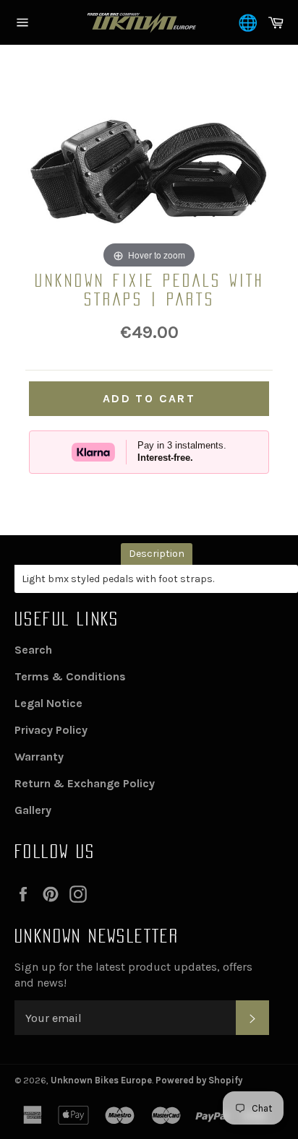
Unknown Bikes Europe (101, 1080)
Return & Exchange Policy (84, 783)
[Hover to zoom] (149, 169)
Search (33, 650)
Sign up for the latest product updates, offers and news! (133, 974)
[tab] (156, 553)
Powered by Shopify (199, 1080)
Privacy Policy (51, 730)
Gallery (32, 810)
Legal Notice (48, 703)
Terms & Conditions (70, 676)
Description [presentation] (156, 553)
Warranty (39, 756)
